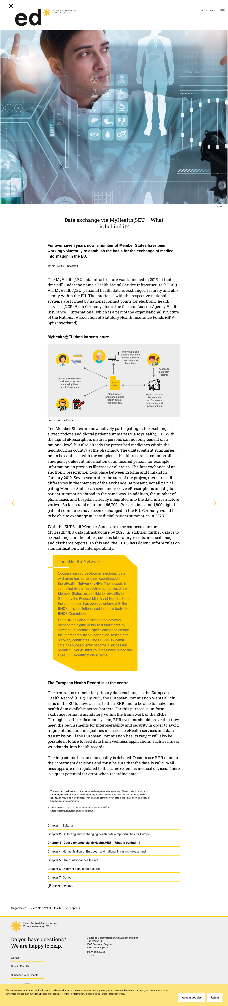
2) (48, 807)
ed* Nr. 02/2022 (62, 886)
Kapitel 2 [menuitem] (75, 908)
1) (48, 791)
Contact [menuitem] (15, 958)
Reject (215, 997)
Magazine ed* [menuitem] (19, 908)
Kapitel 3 (214, 503)
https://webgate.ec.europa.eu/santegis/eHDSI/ (72, 810)
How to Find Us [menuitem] (20, 966)
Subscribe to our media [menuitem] (24, 975)
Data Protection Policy (113, 993)
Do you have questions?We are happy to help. (38, 942)
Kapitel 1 (13, 503)
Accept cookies (192, 997)
